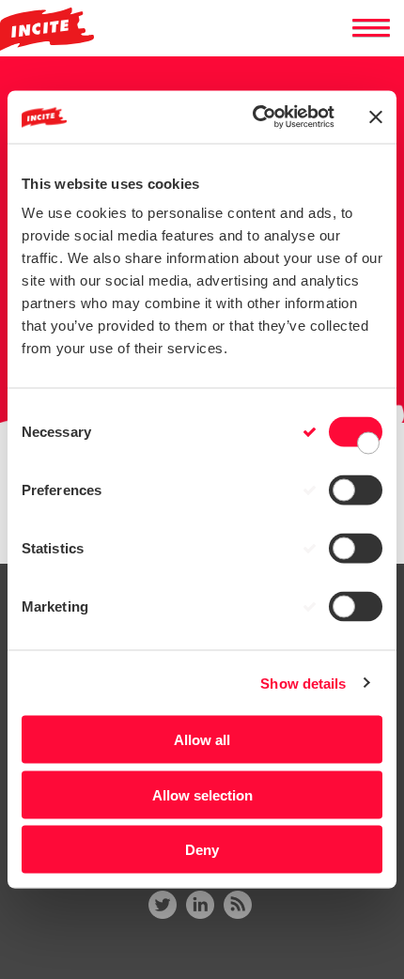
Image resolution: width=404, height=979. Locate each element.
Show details (303, 683)
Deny (202, 850)
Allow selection (202, 794)
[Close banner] (375, 116)
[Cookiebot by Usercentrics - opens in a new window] (254, 117)
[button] (371, 28)
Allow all (202, 740)
